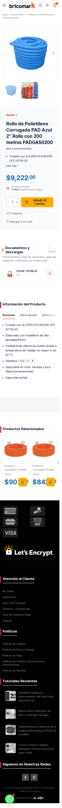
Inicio (5, 14)
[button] (6, 53)
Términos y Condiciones (16, 608)
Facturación (9, 597)
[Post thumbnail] (11, 697)
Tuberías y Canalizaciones (40, 14)
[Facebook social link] (25, 777)
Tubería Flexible (11, 18)
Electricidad (17, 14)
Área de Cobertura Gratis (17, 614)
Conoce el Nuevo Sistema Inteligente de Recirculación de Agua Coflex (36, 748)
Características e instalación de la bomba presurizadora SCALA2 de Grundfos (37, 730)
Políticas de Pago (12, 655)
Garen (10, 115)
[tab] (9, 315)
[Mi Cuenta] (47, 5)
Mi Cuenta (8, 591)
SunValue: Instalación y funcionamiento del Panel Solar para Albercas (36, 696)
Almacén (7, 620)
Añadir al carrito (39, 202)
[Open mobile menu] (4, 5)
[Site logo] (22, 5)
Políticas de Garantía (14, 670)
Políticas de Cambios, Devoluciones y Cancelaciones (24, 663)
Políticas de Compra (14, 643)
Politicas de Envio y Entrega (18, 649)
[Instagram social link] (34, 777)
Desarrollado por (24, 798)
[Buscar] (40, 5)
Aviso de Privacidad (14, 602)
